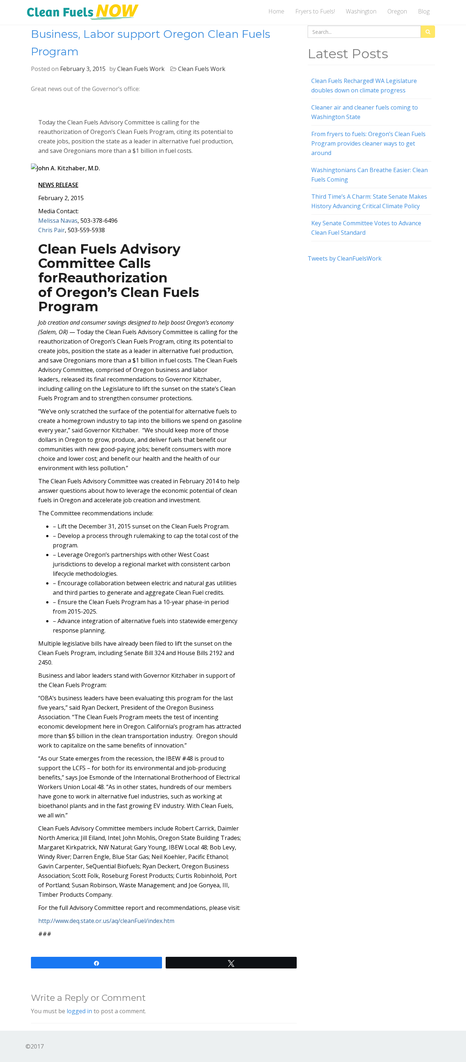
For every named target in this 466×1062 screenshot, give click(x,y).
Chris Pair (51, 230)
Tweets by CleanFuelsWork (345, 258)
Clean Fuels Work (141, 69)
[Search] (428, 31)
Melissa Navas (58, 221)
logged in (79, 1011)
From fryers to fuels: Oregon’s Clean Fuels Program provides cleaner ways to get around (368, 143)
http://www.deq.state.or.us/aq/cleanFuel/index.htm (106, 921)
